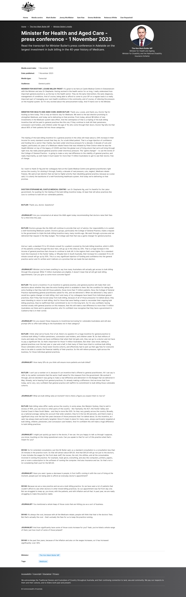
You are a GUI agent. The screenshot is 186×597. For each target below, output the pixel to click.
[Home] (28, 7)
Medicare (43, 561)
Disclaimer (47, 574)
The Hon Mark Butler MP (40, 26)
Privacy (56, 574)
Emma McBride (94, 17)
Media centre (37, 17)
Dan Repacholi (126, 17)
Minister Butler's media (62, 26)
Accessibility (26, 574)
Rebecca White (110, 17)
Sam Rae (80, 17)
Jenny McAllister (67, 17)
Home (25, 17)
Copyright (37, 574)
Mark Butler (51, 17)
